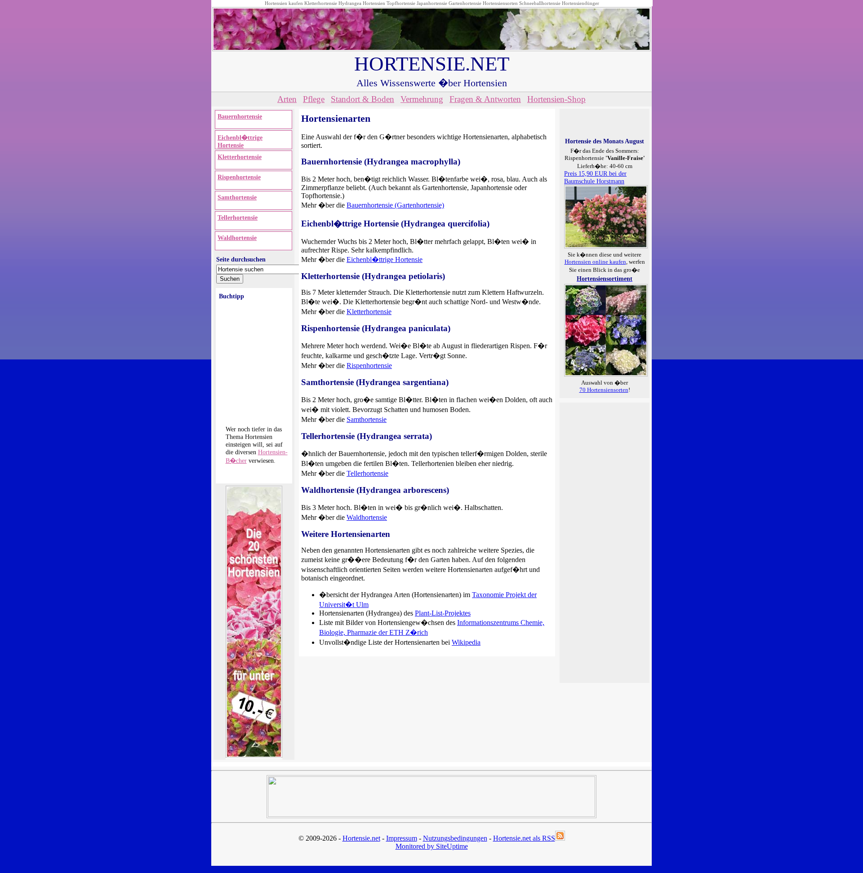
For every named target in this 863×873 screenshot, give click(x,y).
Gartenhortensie (465, 3)
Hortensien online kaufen (595, 261)
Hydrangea (349, 3)
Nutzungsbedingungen (455, 838)
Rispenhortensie (239, 177)
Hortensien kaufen (284, 3)
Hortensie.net (361, 838)
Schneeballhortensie (540, 3)
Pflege (314, 99)
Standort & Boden (362, 99)
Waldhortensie (237, 237)
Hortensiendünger (580, 3)
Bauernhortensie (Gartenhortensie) (395, 205)
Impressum (401, 838)
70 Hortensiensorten (603, 389)
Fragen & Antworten (485, 99)
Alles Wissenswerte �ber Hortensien (431, 83)
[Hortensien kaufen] (606, 374)
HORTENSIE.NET (431, 64)
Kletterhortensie (320, 3)
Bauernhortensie (240, 116)
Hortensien (374, 3)
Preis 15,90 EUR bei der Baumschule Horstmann (595, 177)
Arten (287, 99)
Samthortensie (237, 197)
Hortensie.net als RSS (524, 838)
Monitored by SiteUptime (432, 846)
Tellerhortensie (238, 217)
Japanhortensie (432, 3)
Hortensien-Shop (556, 99)
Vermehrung (421, 99)
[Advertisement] (600, 542)
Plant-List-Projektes (443, 613)
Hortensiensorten (500, 3)
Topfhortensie (401, 3)
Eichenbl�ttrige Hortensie (240, 141)
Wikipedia (466, 642)
